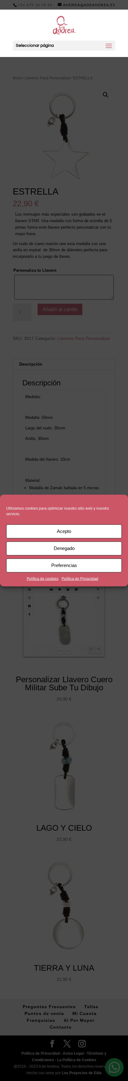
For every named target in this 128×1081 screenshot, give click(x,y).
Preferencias (64, 565)
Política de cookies (42, 578)
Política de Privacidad (80, 578)
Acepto (64, 531)
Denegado (64, 548)
